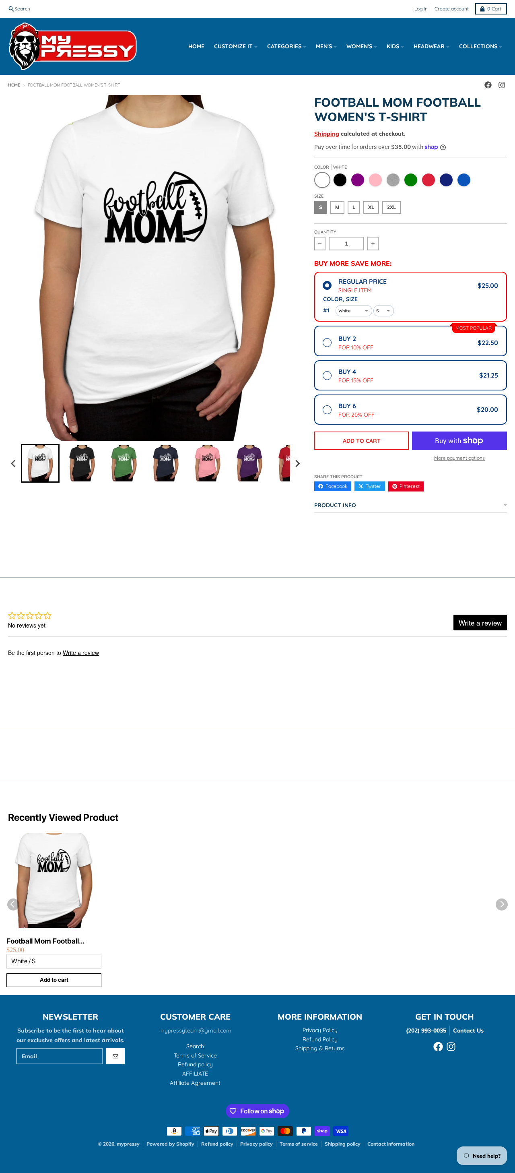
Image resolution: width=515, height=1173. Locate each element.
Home (14, 85)
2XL (391, 207)
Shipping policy (342, 1144)
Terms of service (299, 1144)
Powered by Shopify (170, 1144)
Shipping (326, 133)
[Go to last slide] (13, 463)
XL (371, 207)
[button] (40, 463)
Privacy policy (256, 1144)
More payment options (459, 458)
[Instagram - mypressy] (451, 1046)
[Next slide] (297, 463)
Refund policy (217, 1144)
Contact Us (468, 1030)
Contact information (390, 1144)
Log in (421, 9)
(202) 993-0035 (426, 1030)
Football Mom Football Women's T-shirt (42, 941)
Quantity (325, 232)
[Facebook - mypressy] (438, 1046)
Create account (452, 9)
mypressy (128, 1144)
